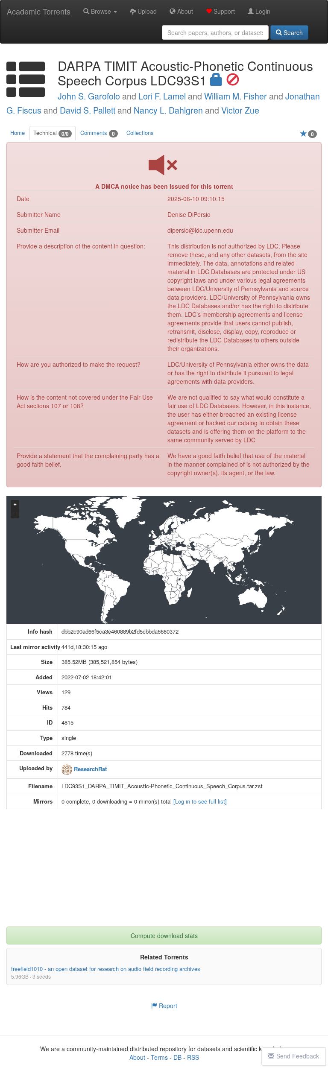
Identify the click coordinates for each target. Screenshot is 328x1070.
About (184, 11)
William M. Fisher (235, 96)
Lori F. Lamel (162, 96)
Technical (51, 133)
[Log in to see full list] (200, 801)
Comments (97, 133)
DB (177, 1057)
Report (167, 1005)
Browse (101, 11)
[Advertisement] (164, 873)
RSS (193, 1057)
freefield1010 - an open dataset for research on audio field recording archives (105, 969)
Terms (159, 1057)
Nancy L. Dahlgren (168, 110)
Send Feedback (297, 1056)
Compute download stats (164, 935)
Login (262, 11)
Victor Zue (240, 110)
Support (223, 11)
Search (292, 32)
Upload (146, 11)
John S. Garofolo (89, 96)
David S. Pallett (87, 110)
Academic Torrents (38, 11)
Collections (140, 133)
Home (17, 133)
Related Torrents (164, 957)
